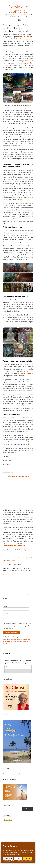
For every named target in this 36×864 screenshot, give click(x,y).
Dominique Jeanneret (18, 9)
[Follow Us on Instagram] (24, 834)
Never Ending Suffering (25, 558)
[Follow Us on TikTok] (16, 834)
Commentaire (8, 575)
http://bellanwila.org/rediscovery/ (15, 545)
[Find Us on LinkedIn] (16, 838)
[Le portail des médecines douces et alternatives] (7, 821)
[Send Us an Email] (8, 834)
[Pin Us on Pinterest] (28, 834)
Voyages (26, 550)
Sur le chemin (19, 550)
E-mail (5, 606)
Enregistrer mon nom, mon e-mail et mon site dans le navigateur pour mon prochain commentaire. (17, 626)
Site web (5, 614)
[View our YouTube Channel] (20, 834)
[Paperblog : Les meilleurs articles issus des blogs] (7, 817)
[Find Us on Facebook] (12, 834)
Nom (5, 599)
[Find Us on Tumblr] (20, 838)
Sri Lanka (11, 550)
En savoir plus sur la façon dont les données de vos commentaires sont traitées (17, 641)
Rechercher (6, 805)
